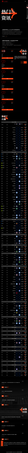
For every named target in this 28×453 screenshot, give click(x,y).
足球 (12, 442)
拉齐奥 (22, 221)
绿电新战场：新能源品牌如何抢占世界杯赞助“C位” (8, 41)
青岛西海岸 (22, 281)
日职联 (2, 127)
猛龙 (14, 352)
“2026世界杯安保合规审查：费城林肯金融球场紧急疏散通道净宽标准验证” (11, 34)
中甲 (2, 134)
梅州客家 (22, 310)
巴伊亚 (22, 167)
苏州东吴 (22, 299)
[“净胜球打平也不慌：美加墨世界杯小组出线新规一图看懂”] (5, 438)
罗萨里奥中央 (22, 199)
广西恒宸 (22, 288)
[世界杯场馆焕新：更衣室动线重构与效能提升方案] (5, 429)
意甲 (2, 156)
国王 (21, 342)
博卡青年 (22, 192)
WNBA (2, 124)
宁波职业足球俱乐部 (12, 310)
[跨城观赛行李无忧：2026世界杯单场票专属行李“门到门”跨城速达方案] (5, 386)
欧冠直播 (23, 56)
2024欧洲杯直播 (18, 442)
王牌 (21, 217)
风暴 (14, 251)
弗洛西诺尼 (13, 156)
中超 (4, 136)
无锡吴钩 (22, 290)
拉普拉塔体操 (13, 181)
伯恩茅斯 (22, 145)
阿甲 (2, 174)
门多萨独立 (22, 185)
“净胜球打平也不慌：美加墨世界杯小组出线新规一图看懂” (9, 434)
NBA (3, 336)
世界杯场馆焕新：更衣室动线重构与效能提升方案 (8, 425)
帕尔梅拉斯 (13, 165)
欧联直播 (24, 57)
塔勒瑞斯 (14, 199)
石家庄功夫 (22, 141)
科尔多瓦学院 (22, 172)
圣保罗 (22, 208)
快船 (21, 352)
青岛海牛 (22, 136)
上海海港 (14, 136)
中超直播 (21, 56)
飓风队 (14, 183)
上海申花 (14, 295)
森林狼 (22, 354)
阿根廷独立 (13, 185)
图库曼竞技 (13, 172)
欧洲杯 (5, 442)
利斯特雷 (22, 183)
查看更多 (3, 36)
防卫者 (22, 176)
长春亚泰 (14, 134)
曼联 (5, 445)
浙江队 (14, 279)
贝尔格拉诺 (13, 176)
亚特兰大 (14, 158)
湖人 (14, 342)
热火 (14, 340)
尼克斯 (22, 366)
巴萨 (14, 255)
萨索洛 (22, 158)
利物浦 (22, 150)
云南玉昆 (22, 279)
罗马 (14, 223)
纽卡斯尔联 (13, 150)
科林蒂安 (22, 210)
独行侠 (14, 359)
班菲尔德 (22, 190)
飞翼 (14, 325)
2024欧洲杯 (14, 442)
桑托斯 (14, 206)
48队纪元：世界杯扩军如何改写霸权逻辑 (7, 391)
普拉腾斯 (22, 174)
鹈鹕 (21, 340)
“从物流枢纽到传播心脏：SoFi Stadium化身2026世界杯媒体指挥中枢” (11, 29)
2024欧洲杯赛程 (22, 442)
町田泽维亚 (13, 127)
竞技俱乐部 (13, 192)
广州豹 (14, 312)
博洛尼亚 (14, 221)
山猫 (14, 230)
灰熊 (21, 348)
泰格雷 (14, 201)
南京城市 (14, 288)
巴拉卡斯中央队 (13, 174)
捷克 (6, 442)
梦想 (21, 232)
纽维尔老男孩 (13, 190)
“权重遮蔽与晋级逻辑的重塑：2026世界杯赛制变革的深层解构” (10, 40)
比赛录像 (10, 442)
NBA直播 (18, 56)
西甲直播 (16, 57)
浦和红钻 (22, 127)
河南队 (14, 297)
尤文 (21, 156)
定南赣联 (14, 141)
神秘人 (22, 215)
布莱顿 (14, 143)
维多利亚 (14, 167)
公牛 (14, 336)
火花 (14, 232)
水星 (14, 259)
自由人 (14, 257)
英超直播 (15, 56)
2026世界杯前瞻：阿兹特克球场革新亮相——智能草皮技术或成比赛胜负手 (11, 45)
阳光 (14, 238)
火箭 (21, 359)
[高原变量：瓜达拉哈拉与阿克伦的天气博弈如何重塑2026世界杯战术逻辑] (5, 420)
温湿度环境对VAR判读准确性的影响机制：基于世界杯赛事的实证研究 (11, 30)
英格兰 (8, 442)
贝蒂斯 (22, 236)
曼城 (14, 145)
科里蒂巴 (14, 210)
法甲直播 (19, 57)
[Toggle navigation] (25, 1)
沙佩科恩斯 (13, 208)
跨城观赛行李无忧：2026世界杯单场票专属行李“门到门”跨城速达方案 (11, 382)
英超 (2, 143)
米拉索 (22, 206)
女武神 (22, 230)
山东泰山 (22, 295)
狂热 (14, 270)
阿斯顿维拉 (22, 143)
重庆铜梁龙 (22, 297)
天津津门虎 (13, 281)
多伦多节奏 (13, 217)
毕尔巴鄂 (22, 255)
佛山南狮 (22, 134)
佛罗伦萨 (22, 223)
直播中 (7, 68)
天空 (21, 238)
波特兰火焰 (13, 215)
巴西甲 (3, 165)
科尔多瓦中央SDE (23, 201)
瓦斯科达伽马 (22, 165)
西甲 (2, 236)
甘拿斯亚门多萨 (23, 181)
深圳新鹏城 (13, 264)
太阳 (21, 336)
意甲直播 (21, 57)
